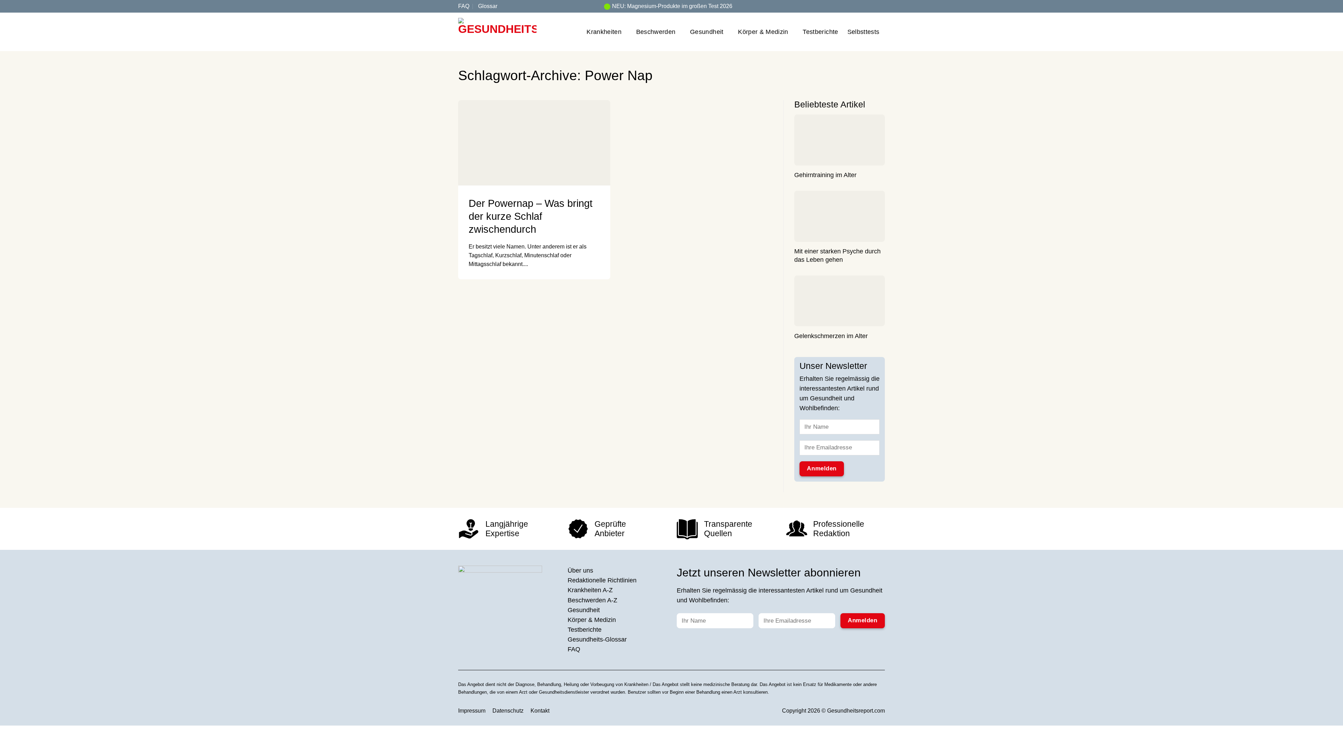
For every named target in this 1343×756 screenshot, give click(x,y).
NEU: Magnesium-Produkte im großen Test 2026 (672, 6)
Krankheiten (604, 31)
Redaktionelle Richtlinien (602, 580)
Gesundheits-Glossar (597, 639)
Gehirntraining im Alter (825, 175)
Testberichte (820, 31)
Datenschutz (508, 711)
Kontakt (540, 711)
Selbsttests (863, 31)
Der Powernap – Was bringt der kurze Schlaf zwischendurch (530, 216)
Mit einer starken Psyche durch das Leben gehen (837, 256)
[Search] (882, 6)
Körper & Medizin (763, 31)
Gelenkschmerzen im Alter (831, 336)
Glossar (487, 6)
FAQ (463, 6)
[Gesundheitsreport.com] (497, 32)
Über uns (580, 570)
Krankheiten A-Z (590, 590)
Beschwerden (656, 31)
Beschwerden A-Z (592, 600)
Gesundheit (707, 31)
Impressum (471, 711)
